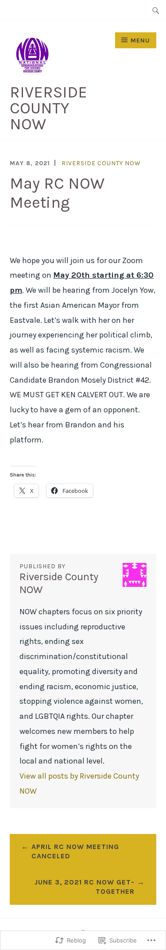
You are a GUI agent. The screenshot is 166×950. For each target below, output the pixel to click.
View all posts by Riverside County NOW (79, 783)
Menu (140, 40)
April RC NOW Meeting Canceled (75, 851)
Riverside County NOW (48, 108)
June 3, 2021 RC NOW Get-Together (85, 887)
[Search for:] (156, 10)
